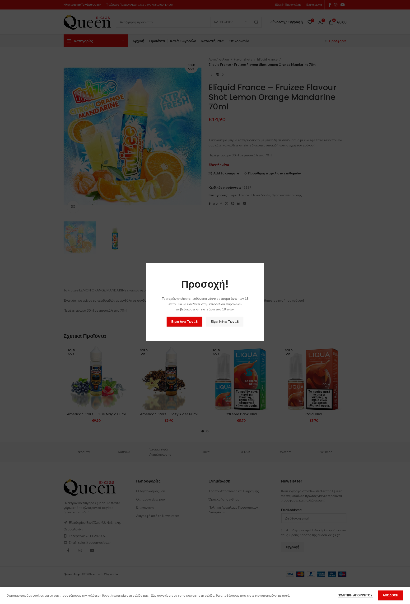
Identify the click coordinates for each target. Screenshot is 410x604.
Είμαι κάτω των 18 (225, 321)
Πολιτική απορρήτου (355, 595)
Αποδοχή (390, 595)
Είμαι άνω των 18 (184, 321)
